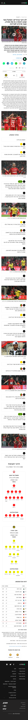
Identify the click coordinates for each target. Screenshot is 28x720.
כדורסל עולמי (22, 676)
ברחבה (14, 678)
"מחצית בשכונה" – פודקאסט (9, 683)
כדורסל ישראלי (21, 673)
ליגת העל (18, 17)
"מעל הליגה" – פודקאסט (10, 681)
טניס (15, 690)
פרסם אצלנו (23, 702)
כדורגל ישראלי (24, 17)
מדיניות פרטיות (12, 697)
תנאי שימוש (13, 695)
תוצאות (14, 673)
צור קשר (23, 704)
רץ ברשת (14, 671)
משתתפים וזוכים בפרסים (12, 687)
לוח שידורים (13, 676)
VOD (15, 668)
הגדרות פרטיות (22, 708)
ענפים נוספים (22, 678)
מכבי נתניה (14, 54)
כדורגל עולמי (22, 671)
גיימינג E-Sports (12, 692)
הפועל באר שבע (19, 54)
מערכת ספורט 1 (19, 58)
